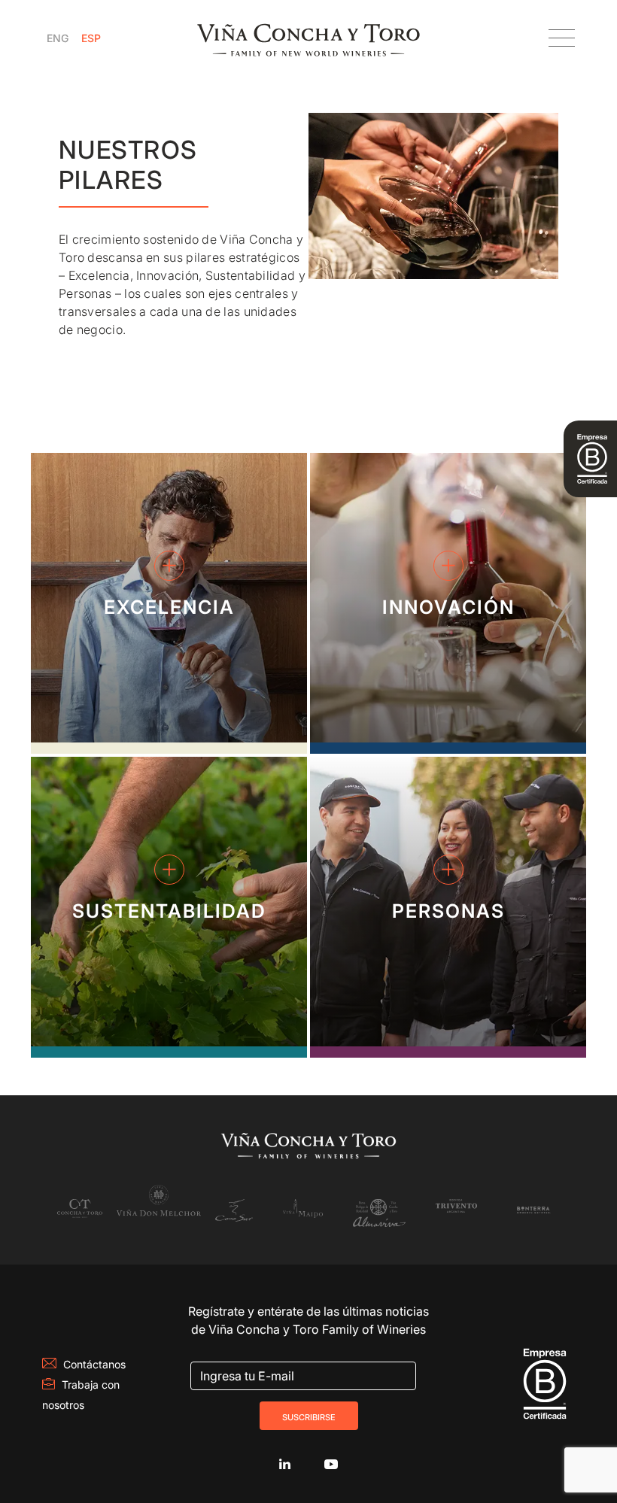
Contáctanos (94, 1364)
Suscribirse (309, 1415)
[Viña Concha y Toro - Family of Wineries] (308, 38)
